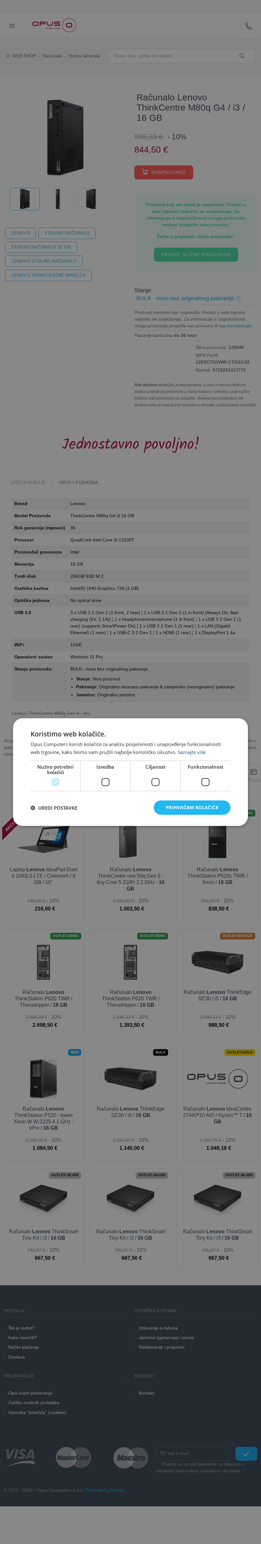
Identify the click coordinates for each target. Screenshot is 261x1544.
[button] (54, 807)
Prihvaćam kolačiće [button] (192, 807)
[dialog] (130, 772)
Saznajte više (192, 752)
